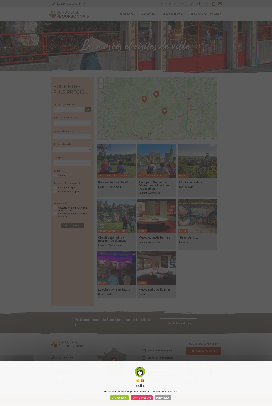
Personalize (163, 397)
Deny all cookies (141, 397)
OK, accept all (119, 397)
